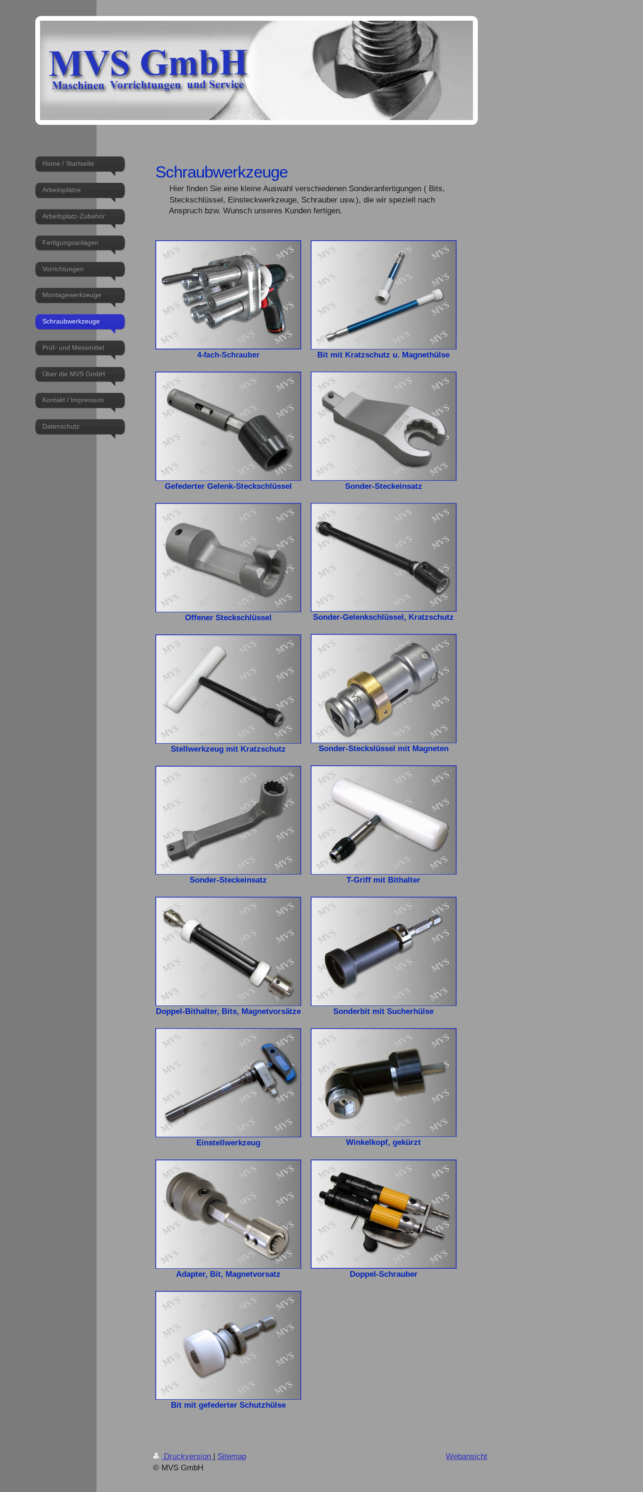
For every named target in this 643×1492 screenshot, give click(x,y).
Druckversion (187, 1456)
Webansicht (466, 1456)
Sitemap (231, 1456)
